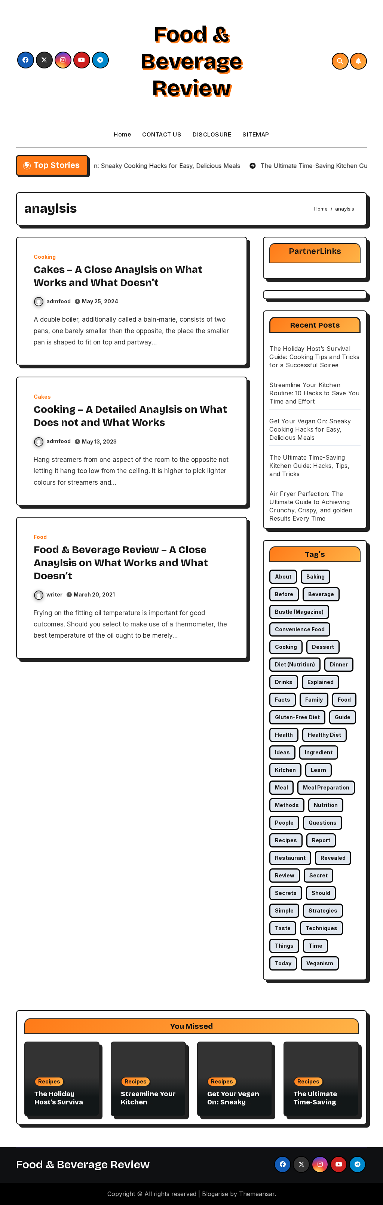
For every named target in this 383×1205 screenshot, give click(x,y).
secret (318, 875)
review (284, 875)
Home (122, 134)
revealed (333, 858)
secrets (286, 893)
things (284, 945)
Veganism (319, 963)
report (321, 840)
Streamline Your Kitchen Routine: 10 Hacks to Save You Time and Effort (314, 393)
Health (284, 735)
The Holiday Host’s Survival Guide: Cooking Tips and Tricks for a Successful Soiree (314, 357)
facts (282, 699)
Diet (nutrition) (295, 664)
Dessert (323, 647)
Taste (283, 928)
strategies (323, 910)
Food (40, 537)
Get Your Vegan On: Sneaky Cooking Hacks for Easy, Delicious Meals (310, 429)
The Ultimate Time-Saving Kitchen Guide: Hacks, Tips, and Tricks (309, 466)
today (283, 963)
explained (320, 682)
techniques (321, 928)
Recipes (49, 1081)
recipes (286, 840)
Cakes (42, 396)
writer (54, 594)
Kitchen (285, 770)
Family (314, 699)
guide (342, 717)
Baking (315, 576)
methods (287, 805)
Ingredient (319, 752)
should (321, 893)
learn (318, 770)
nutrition (326, 805)
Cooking (45, 257)
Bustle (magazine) (299, 611)
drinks (283, 682)
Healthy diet (324, 735)
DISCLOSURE (212, 134)
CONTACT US (161, 134)
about (283, 576)
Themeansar (257, 1194)
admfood (58, 301)
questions (323, 822)
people (284, 822)
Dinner (339, 664)
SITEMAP (255, 134)
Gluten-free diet (297, 717)
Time (315, 945)
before (284, 594)
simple (284, 910)
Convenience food (300, 629)
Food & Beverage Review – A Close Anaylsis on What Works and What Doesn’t (121, 563)
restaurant (290, 858)
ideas (282, 752)
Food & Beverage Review (191, 61)
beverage (321, 594)
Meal (281, 787)
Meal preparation (326, 787)
